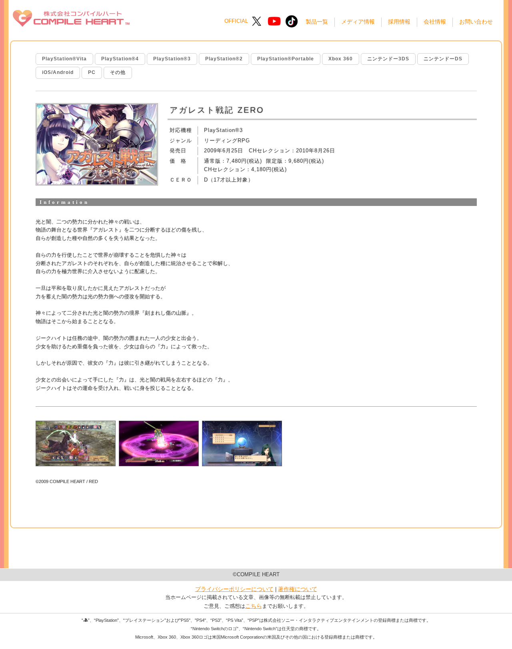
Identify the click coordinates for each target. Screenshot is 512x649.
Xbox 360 (340, 59)
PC (92, 72)
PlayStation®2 (224, 59)
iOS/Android (58, 72)
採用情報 (399, 21)
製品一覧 (317, 21)
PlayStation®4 (120, 59)
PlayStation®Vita (64, 59)
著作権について (297, 589)
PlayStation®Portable (285, 59)
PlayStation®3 (172, 59)
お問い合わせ (476, 21)
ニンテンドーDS (443, 59)
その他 (118, 72)
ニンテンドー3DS (388, 59)
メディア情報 (358, 21)
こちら (253, 606)
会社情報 (435, 21)
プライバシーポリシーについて (234, 589)
